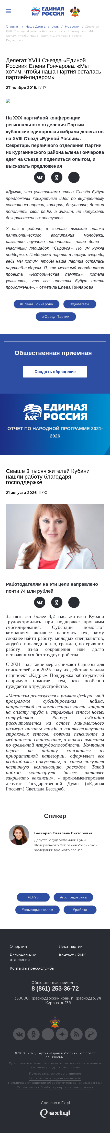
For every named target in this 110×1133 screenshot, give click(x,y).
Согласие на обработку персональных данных (55, 1087)
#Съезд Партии (55, 316)
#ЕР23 (33, 897)
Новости (72, 26)
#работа (80, 910)
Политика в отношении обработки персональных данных (55, 1083)
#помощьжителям (37, 910)
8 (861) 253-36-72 (55, 988)
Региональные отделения (23, 957)
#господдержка (73, 897)
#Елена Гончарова (36, 304)
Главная (12, 26)
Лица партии (71, 946)
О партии (18, 946)
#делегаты (80, 304)
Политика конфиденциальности (55, 1078)
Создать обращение (55, 371)
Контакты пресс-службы (32, 968)
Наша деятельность (42, 26)
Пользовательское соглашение (55, 1073)
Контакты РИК (72, 955)
